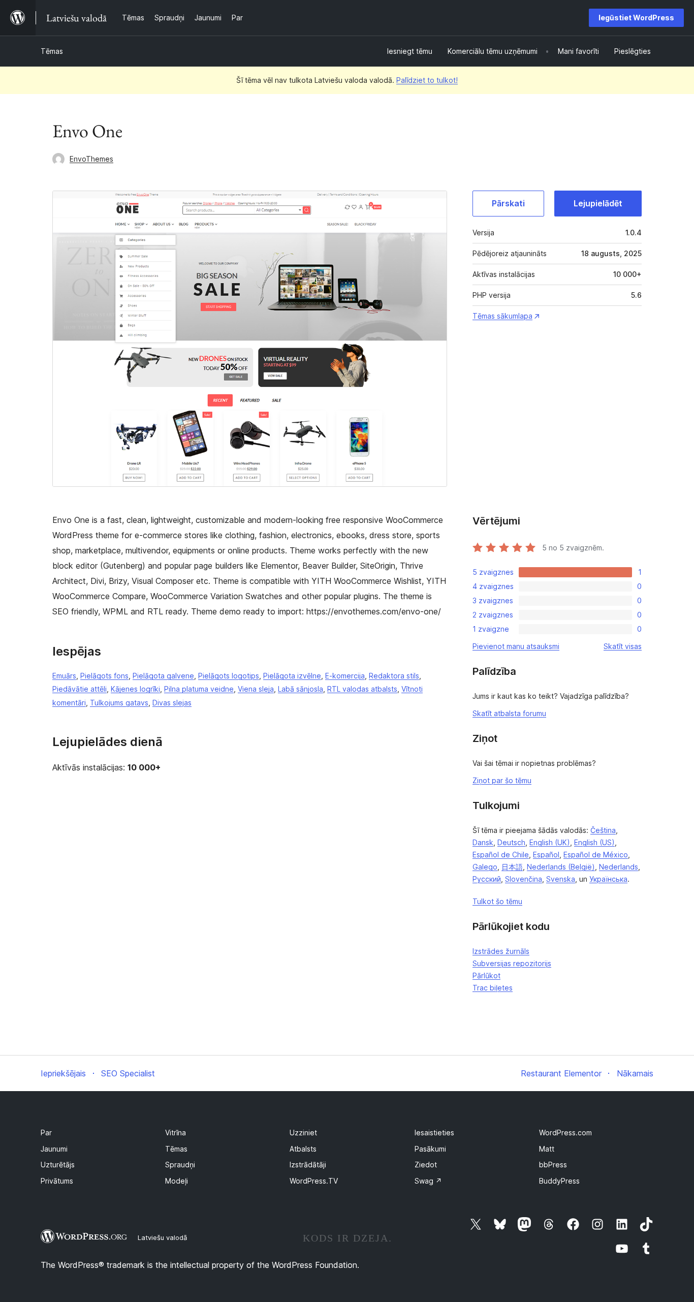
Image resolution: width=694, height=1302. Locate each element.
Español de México (595, 854)
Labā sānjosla (300, 689)
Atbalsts (303, 1148)
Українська (608, 879)
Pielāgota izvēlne (292, 675)
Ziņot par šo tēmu (501, 780)
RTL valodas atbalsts (362, 689)
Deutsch (511, 842)
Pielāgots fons (104, 675)
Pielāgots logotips (228, 675)
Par (46, 1132)
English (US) (594, 842)
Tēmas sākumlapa (502, 316)
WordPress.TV (314, 1180)
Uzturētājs (58, 1164)
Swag (428, 1180)
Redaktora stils (394, 675)
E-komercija (345, 675)
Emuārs (64, 675)
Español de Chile (500, 854)
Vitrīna (175, 1132)
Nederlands (618, 866)
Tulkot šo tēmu (497, 901)
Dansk (482, 842)
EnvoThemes (91, 158)
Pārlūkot (486, 975)
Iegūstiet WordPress (636, 17)
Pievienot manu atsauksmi (515, 646)
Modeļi (176, 1180)
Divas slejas (172, 702)
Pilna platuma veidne (199, 689)
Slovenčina (523, 879)
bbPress (553, 1164)
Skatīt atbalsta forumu (509, 713)
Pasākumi (430, 1148)
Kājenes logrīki (135, 689)
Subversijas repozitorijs (511, 963)
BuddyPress (559, 1180)
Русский (486, 879)
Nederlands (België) (561, 866)
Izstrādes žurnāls (500, 951)
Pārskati (508, 203)
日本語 (512, 866)
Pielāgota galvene (163, 675)
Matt (546, 1148)
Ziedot (426, 1164)
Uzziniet (303, 1132)
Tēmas (52, 51)
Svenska (560, 879)
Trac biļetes (492, 987)
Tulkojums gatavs (119, 702)
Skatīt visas (623, 646)
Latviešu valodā (162, 1237)
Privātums (57, 1180)
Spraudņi (180, 1164)
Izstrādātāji (308, 1164)
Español (546, 854)
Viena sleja (256, 689)
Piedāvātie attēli (79, 689)
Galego (484, 866)
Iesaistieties (434, 1132)
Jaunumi (54, 1148)
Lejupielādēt (598, 203)
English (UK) (549, 842)
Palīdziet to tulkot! (427, 80)
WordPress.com (565, 1132)
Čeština (603, 830)
